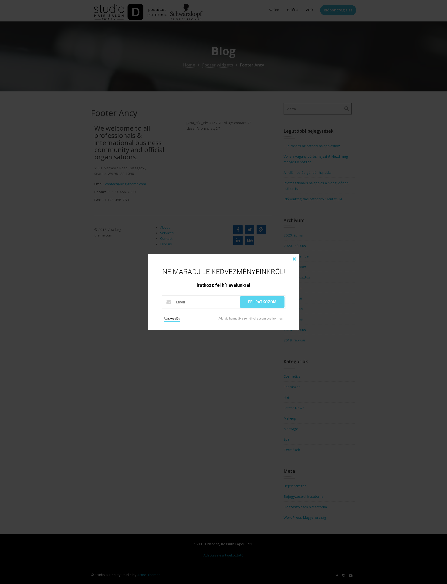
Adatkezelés (172, 318)
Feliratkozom (262, 302)
